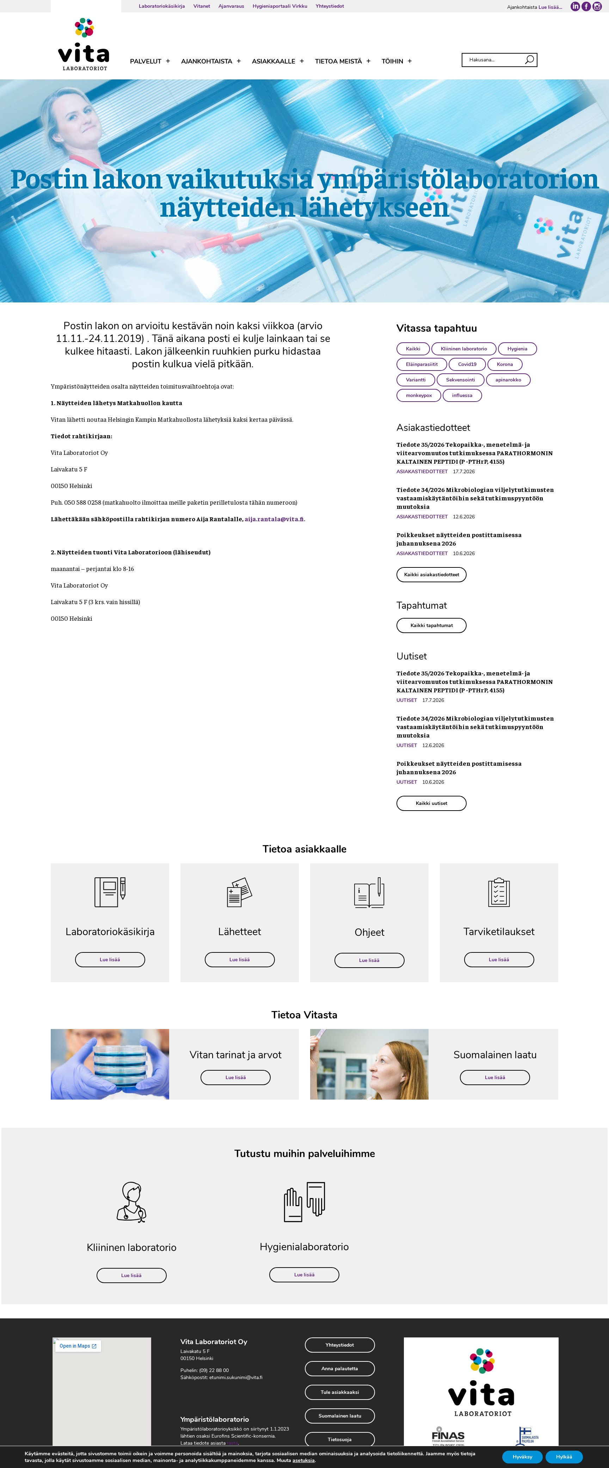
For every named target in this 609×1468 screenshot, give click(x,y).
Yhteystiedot (330, 6)
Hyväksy (522, 1457)
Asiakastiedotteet (422, 471)
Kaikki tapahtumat (432, 625)
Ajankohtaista (206, 61)
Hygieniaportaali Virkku (280, 6)
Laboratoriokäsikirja (162, 6)
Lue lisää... (550, 7)
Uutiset (406, 700)
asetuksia (304, 1460)
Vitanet (201, 6)
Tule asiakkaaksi (340, 1392)
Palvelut (145, 61)
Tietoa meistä (338, 61)
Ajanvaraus (231, 6)
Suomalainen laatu (340, 1416)
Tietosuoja (340, 1439)
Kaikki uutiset (431, 803)
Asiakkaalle (273, 61)
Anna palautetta (339, 1368)
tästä (232, 1443)
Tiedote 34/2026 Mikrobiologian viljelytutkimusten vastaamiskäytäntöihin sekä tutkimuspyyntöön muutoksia (475, 497)
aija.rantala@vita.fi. (275, 519)
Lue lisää (110, 959)
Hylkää (564, 1457)
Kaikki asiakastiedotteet (431, 574)
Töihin (392, 61)
